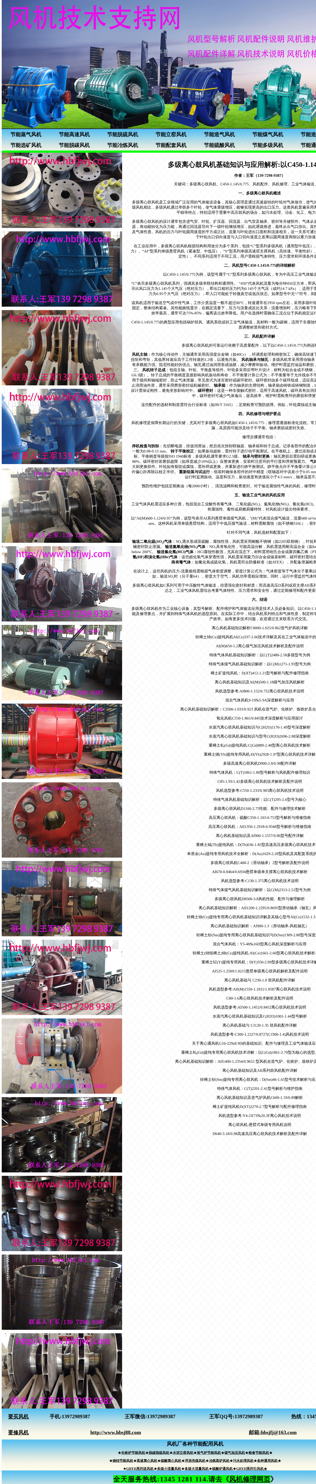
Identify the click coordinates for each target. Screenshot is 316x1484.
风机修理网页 (249, 1479)
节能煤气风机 (267, 134)
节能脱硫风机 (122, 134)
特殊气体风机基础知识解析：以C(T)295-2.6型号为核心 (259, 799)
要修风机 (18, 1432)
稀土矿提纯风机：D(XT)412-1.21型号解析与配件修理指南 (260, 673)
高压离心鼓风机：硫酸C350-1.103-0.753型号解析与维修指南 (260, 817)
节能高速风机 (74, 134)
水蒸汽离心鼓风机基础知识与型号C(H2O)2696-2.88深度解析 (260, 736)
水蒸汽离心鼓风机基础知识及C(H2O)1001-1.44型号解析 (260, 1016)
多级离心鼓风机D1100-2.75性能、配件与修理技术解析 (260, 808)
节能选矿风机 (26, 145)
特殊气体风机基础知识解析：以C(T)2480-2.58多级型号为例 (259, 655)
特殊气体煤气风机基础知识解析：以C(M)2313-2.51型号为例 (260, 890)
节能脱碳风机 (74, 145)
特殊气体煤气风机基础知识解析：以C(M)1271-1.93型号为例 (260, 664)
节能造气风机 (219, 134)
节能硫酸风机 (219, 145)
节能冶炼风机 (122, 145)
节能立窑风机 (171, 134)
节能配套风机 (171, 145)
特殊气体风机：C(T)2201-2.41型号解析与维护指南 (259, 1088)
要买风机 (18, 1416)
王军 (130, 1416)
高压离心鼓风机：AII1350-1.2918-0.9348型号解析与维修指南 (259, 826)
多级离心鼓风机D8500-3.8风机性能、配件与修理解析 (260, 899)
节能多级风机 (267, 145)
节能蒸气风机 (26, 134)
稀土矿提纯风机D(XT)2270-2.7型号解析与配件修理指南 (260, 1106)
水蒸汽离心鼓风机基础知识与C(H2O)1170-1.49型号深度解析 (260, 727)
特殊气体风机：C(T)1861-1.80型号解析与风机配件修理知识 (259, 772)
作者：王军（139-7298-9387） (259, 175)
